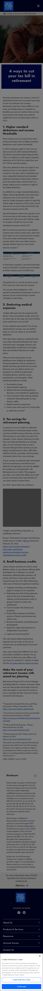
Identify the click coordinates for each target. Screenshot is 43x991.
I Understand (21, 986)
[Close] (39, 956)
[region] (21, 972)
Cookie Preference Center (21, 980)
